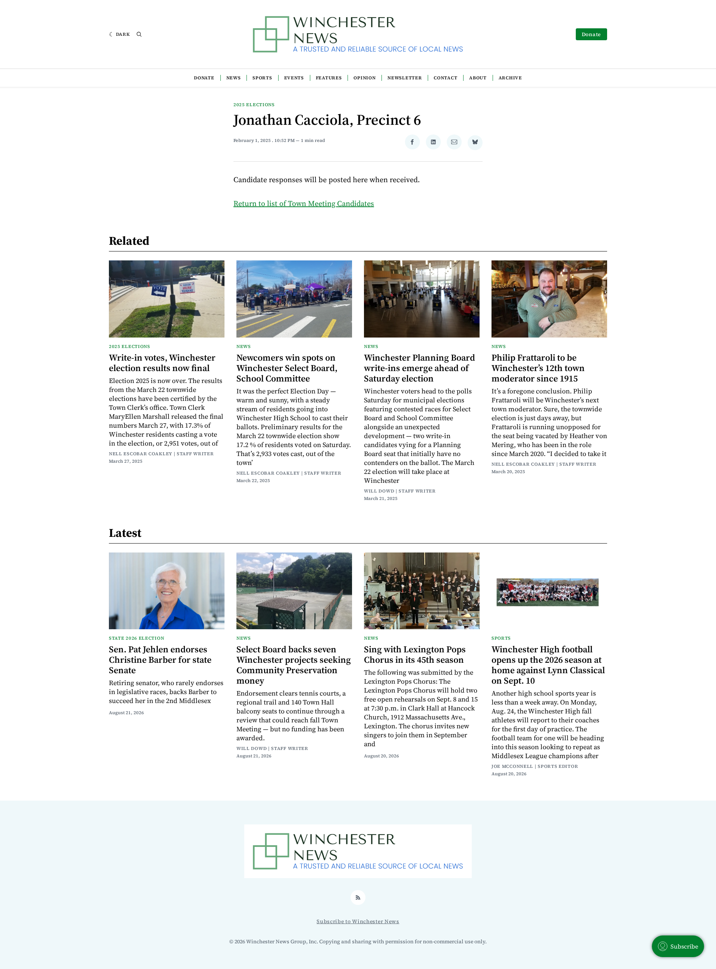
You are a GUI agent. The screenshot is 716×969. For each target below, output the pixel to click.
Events (294, 78)
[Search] (139, 34)
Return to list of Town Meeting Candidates (303, 203)
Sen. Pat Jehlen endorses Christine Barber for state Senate (160, 659)
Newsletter (404, 78)
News (233, 78)
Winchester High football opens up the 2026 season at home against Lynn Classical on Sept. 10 (548, 665)
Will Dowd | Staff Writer (400, 491)
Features (329, 78)
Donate (591, 34)
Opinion (365, 78)
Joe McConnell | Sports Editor (535, 766)
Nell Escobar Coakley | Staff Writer (161, 454)
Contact (445, 78)
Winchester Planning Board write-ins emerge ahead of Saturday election (419, 367)
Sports (262, 78)
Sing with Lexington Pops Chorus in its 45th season (415, 654)
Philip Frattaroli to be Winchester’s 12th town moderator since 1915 (538, 367)
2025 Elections (254, 105)
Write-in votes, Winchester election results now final (162, 362)
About (478, 78)
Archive (510, 78)
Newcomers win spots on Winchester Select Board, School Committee (286, 367)
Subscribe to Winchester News (358, 921)
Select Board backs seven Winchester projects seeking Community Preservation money (293, 665)
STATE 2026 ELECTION (136, 638)
